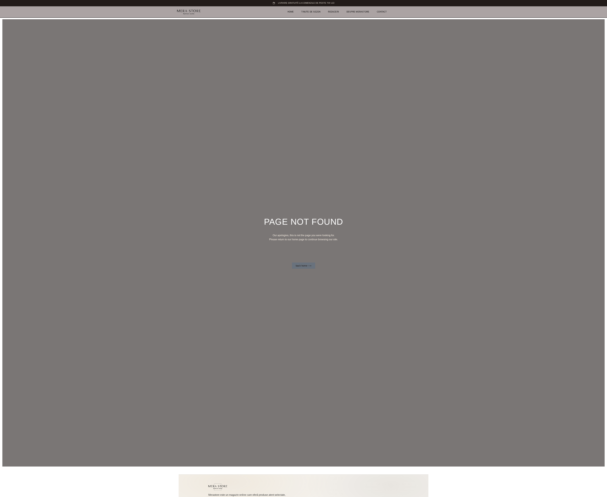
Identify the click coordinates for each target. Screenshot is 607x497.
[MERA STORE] (217, 487)
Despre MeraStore (357, 12)
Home (291, 12)
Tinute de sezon (310, 12)
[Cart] (426, 12)
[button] (422, 12)
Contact (382, 12)
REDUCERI (333, 12)
